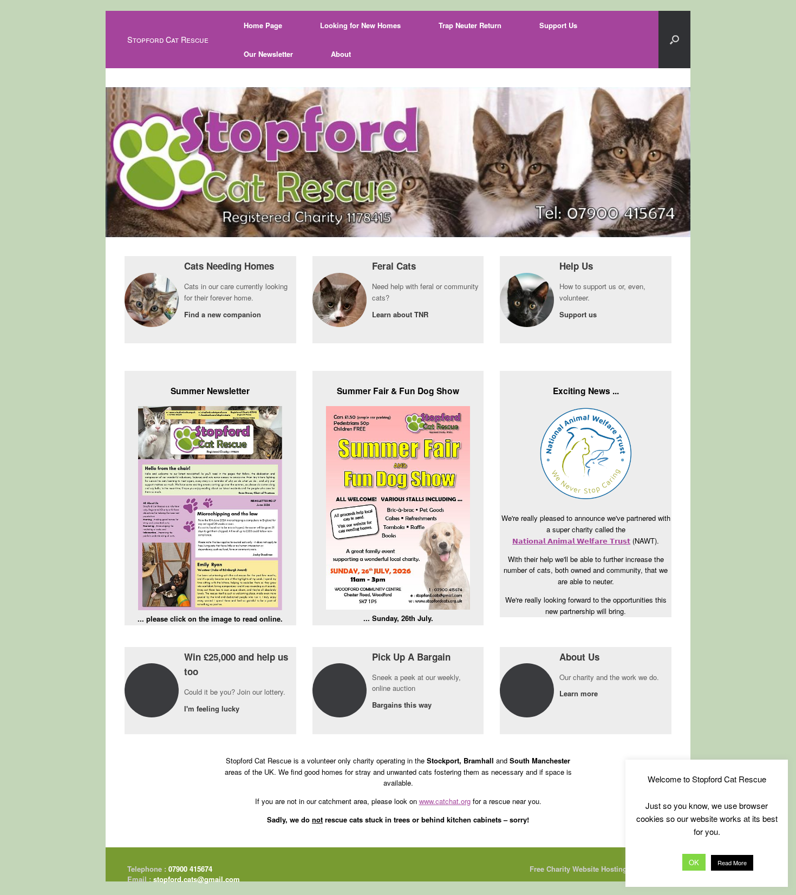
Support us (579, 314)
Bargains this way (403, 705)
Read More (732, 862)
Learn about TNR (401, 314)
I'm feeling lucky (213, 708)
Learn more (579, 693)
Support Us (558, 25)
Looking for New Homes (360, 25)
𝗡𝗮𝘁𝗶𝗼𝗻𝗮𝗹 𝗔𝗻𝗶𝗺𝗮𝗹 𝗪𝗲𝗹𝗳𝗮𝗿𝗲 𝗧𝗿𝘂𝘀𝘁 (571, 540)
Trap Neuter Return (470, 25)
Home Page (263, 25)
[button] (674, 39)
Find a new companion (223, 314)
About (341, 54)
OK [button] (694, 862)
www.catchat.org (445, 801)
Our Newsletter (268, 54)
